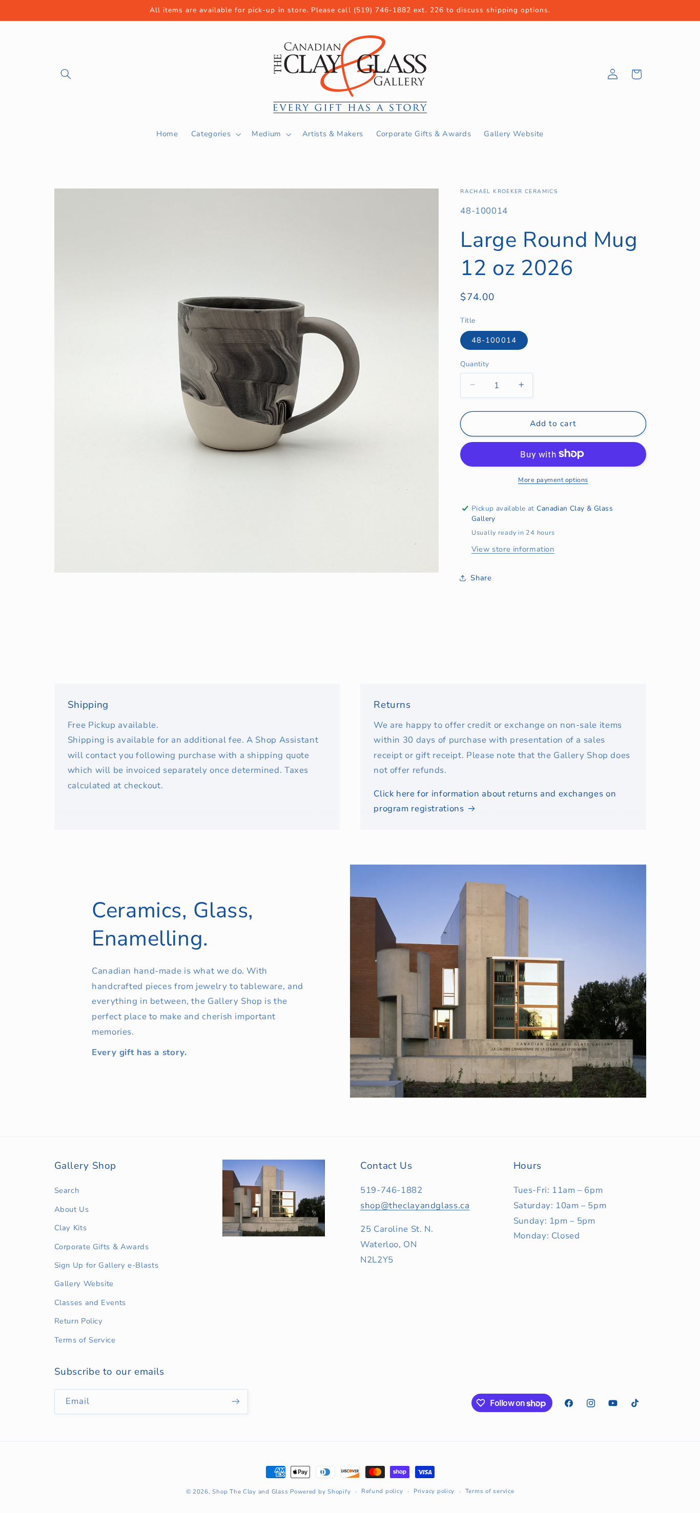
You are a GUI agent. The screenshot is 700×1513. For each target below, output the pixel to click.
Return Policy (78, 1321)
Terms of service (489, 1491)
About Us (71, 1209)
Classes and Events (90, 1302)
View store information (512, 548)
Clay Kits (70, 1228)
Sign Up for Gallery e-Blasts (106, 1265)
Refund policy (382, 1491)
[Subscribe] (235, 1401)
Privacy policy (434, 1491)
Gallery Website (84, 1283)
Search (66, 1190)
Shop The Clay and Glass (250, 1491)
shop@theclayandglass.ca (415, 1205)
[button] (66, 74)
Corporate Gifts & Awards (101, 1247)
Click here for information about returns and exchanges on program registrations (495, 801)
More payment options (553, 479)
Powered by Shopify (320, 1491)
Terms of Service (85, 1340)
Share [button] (480, 578)
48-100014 (493, 339)
